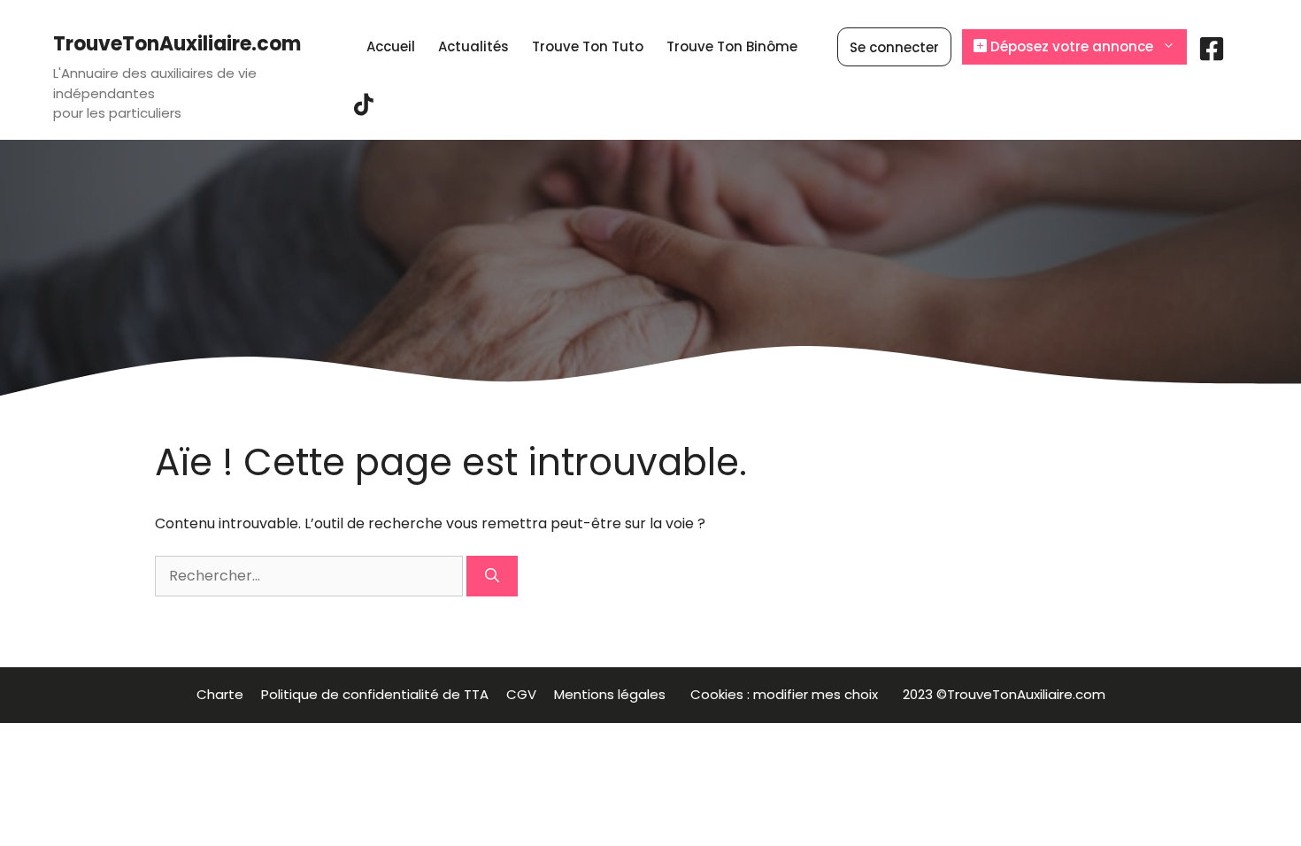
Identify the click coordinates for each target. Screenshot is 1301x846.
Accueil (390, 46)
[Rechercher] (492, 576)
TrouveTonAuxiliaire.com (177, 44)
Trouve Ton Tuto (587, 46)
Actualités (473, 46)
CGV (521, 694)
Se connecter (894, 47)
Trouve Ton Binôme (731, 46)
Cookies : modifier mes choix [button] (787, 694)
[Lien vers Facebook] (1211, 55)
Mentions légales (613, 694)
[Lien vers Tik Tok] (364, 111)
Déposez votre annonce (1070, 46)
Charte (219, 694)
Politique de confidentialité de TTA (375, 694)
